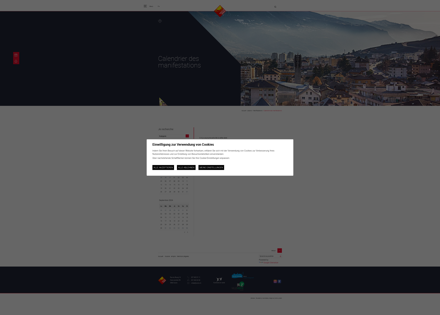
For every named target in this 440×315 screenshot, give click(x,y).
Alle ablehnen (186, 167)
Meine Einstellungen (211, 167)
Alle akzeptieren (163, 167)
